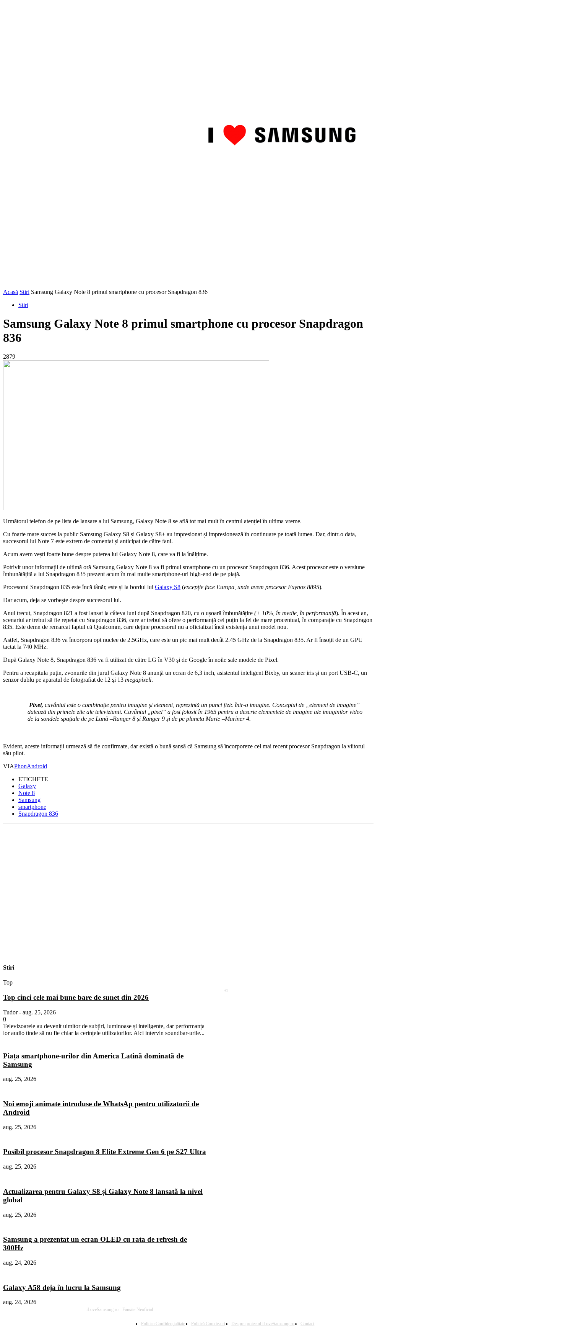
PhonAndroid (30, 766)
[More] (203, 840)
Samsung (29, 800)
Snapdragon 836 (38, 813)
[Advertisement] (281, 231)
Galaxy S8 (167, 587)
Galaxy (27, 786)
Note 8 (26, 793)
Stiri (24, 292)
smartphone (32, 806)
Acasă (10, 292)
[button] (550, 163)
